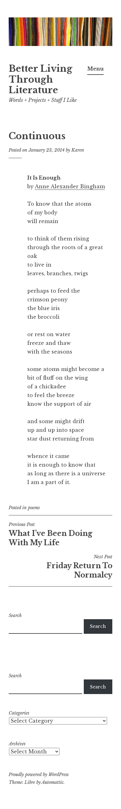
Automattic (53, 782)
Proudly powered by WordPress (39, 774)
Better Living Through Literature (40, 79)
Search (15, 615)
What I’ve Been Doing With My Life (50, 534)
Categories (19, 713)
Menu (95, 69)
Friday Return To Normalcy (79, 566)
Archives (17, 744)
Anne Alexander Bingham (70, 186)
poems (34, 507)
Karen (77, 150)
